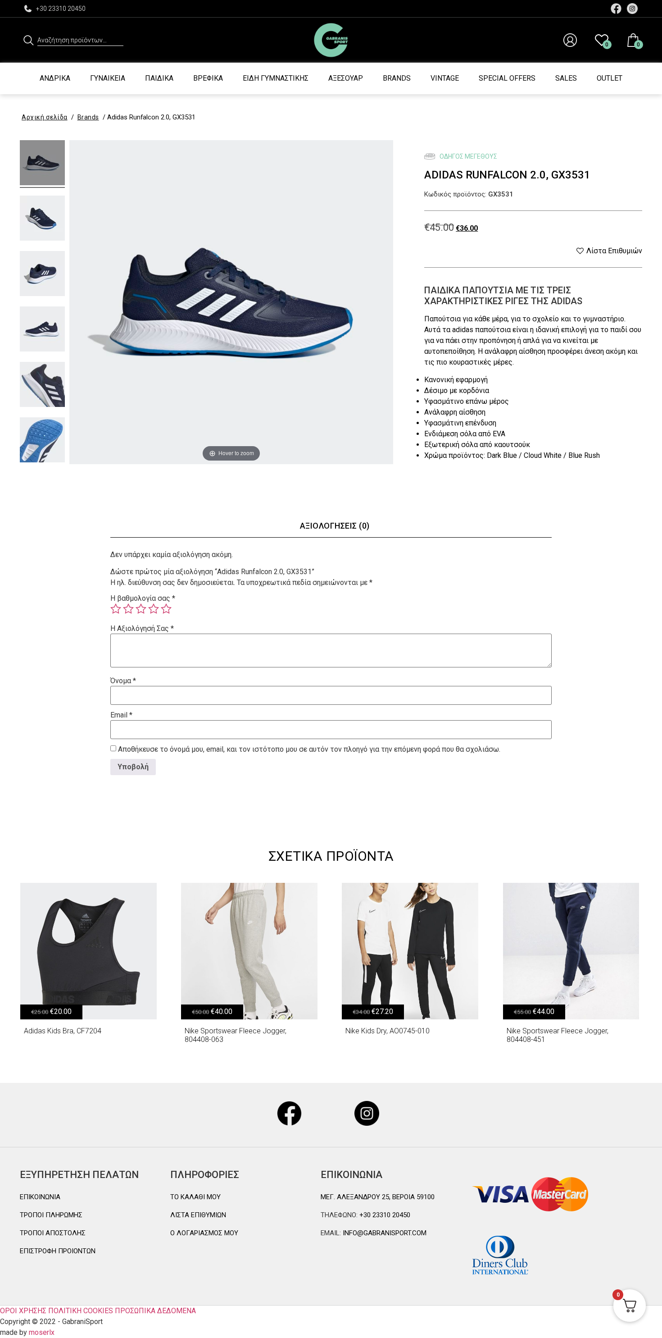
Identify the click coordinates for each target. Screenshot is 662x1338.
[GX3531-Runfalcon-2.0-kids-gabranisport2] (42, 219)
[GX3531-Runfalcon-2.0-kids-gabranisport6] (42, 441)
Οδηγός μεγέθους (467, 156)
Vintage (445, 78)
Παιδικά (159, 78)
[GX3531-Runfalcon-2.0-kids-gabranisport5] (42, 386)
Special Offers (507, 78)
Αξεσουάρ (345, 78)
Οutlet (609, 78)
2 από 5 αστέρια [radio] (128, 608)
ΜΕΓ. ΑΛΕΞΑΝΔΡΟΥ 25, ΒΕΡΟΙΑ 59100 (378, 1197)
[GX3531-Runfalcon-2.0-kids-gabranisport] (42, 164)
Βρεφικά (208, 78)
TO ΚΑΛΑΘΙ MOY (195, 1197)
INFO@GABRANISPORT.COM (383, 1233)
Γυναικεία (107, 78)
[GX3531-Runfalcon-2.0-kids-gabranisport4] (42, 330)
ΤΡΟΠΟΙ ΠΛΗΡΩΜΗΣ (51, 1215)
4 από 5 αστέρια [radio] (153, 608)
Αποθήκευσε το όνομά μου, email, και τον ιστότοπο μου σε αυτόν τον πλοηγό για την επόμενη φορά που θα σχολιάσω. (309, 749)
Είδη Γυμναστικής (275, 78)
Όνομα (123, 681)
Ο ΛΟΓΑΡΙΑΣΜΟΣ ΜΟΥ (204, 1233)
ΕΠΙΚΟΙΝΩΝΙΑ (40, 1197)
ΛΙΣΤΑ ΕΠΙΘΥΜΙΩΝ (198, 1215)
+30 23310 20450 (61, 8)
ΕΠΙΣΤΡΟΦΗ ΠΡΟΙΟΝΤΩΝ (57, 1251)
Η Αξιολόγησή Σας (142, 628)
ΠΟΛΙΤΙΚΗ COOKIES (80, 1310)
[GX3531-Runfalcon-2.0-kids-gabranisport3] (42, 275)
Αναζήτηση (28, 40)
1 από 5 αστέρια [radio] (115, 608)
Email (121, 715)
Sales (566, 78)
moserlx (41, 1332)
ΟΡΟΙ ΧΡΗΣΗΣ (23, 1310)
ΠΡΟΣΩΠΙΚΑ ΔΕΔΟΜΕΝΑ (155, 1310)
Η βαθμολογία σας (142, 598)
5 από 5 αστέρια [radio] (166, 608)
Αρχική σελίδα (45, 117)
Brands (397, 78)
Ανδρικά (55, 78)
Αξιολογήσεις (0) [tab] (335, 525)
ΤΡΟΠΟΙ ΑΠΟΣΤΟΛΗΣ (53, 1233)
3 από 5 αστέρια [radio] (141, 608)
